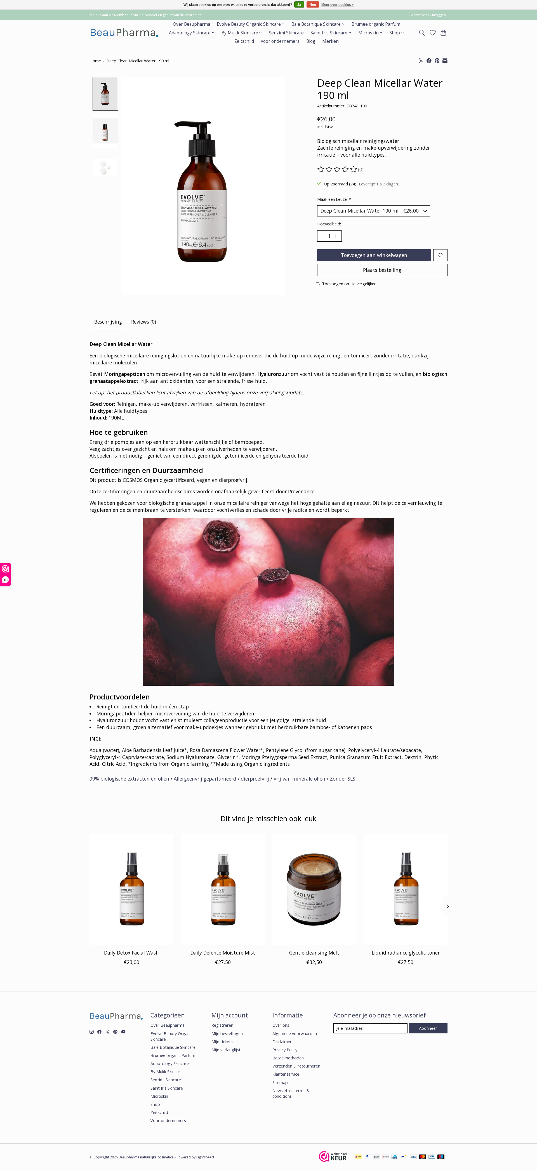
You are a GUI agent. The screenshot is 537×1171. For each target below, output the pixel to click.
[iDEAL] (358, 1157)
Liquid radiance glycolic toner (406, 952)
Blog (310, 41)
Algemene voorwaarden (294, 1033)
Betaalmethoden (288, 1058)
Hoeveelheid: (329, 224)
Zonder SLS (342, 778)
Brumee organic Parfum (376, 24)
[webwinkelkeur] (333, 1159)
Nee (313, 5)
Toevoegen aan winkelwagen (374, 255)
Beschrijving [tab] (108, 321)
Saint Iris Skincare (166, 1088)
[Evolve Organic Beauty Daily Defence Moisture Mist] (223, 889)
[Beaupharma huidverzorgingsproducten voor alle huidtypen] (124, 33)
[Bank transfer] (376, 1157)
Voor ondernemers (280, 41)
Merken (330, 41)
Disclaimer (282, 1041)
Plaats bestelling (382, 270)
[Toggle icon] (422, 33)
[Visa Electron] (431, 1157)
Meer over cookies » (337, 5)
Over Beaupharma (191, 24)
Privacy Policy (284, 1049)
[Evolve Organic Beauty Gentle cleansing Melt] (314, 889)
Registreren (222, 1025)
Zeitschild (244, 41)
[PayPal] (367, 1157)
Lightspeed (205, 1157)
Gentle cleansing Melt (314, 952)
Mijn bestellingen (227, 1033)
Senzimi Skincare (286, 33)
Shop (155, 1104)
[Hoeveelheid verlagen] (323, 236)
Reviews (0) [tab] (143, 321)
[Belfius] (385, 1157)
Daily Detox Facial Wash (131, 952)
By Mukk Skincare (166, 1071)
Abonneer (428, 1028)
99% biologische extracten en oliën (129, 778)
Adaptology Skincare (169, 1063)
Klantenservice (285, 1074)
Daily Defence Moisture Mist (222, 952)
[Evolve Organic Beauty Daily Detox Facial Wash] (131, 889)
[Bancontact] (404, 1157)
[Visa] (413, 1157)
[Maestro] (441, 1157)
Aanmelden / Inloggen (428, 15)
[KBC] (394, 1157)
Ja (299, 5)
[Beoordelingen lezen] (337, 169)
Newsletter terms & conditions (291, 1093)
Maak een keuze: (334, 199)
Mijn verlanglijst (226, 1049)
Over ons (280, 1025)
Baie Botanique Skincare (173, 1047)
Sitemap (280, 1082)
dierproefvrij (255, 778)
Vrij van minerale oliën (299, 778)
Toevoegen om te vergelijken (349, 283)
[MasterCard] (422, 1157)
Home (95, 60)
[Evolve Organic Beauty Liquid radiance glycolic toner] (405, 889)
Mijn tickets (222, 1041)
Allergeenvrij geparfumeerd (205, 778)
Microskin (159, 1096)
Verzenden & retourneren (296, 1066)
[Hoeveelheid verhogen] (336, 236)
